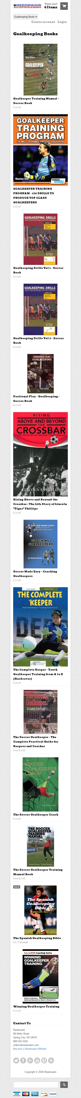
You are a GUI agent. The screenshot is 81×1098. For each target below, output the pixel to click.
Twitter (16, 1060)
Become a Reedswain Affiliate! (30, 1048)
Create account (43, 22)
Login (62, 22)
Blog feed (51, 1060)
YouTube (37, 1060)
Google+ (30, 1060)
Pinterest (44, 1060)
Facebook (23, 1060)
